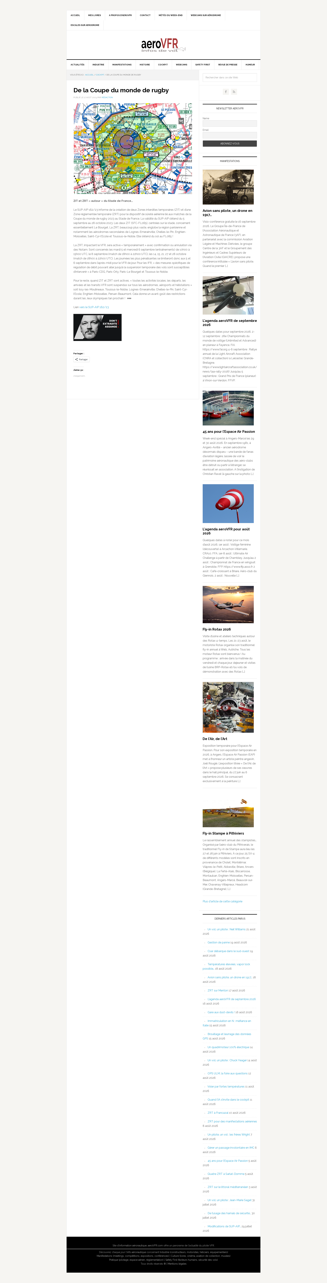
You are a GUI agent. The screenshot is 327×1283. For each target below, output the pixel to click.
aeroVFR (163, 44)
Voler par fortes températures (226, 1086)
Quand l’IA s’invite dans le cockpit (228, 1099)
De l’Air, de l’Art (215, 739)
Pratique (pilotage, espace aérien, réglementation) (136, 1259)
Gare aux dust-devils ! (221, 1012)
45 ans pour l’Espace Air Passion (229, 432)
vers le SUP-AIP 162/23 (94, 307)
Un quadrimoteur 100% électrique (228, 1047)
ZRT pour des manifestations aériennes (232, 1121)
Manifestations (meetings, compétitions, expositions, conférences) (133, 1256)
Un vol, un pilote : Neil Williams (227, 929)
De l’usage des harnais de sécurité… (229, 1213)
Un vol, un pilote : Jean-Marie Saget (230, 1200)
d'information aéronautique (132, 1245)
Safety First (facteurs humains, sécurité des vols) (191, 1259)
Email (206, 130)
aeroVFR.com (155, 1245)
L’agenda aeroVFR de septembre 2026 (232, 999)
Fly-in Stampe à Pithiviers (223, 833)
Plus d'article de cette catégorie (222, 901)
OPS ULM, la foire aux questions (228, 1073)
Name (206, 118)
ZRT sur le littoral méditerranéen (228, 1187)
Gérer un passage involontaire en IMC (231, 1147)
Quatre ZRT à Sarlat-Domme (226, 1174)
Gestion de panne (219, 942)
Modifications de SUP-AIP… (224, 1226)
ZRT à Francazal (218, 1112)
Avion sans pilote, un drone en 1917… (230, 977)
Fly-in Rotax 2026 (217, 629)
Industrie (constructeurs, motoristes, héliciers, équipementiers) (194, 1252)
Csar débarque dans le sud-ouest (228, 951)
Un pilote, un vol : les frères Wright (229, 1134)
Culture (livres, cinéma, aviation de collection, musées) (200, 1256)
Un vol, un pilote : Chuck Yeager (227, 1060)
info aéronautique (136, 1252)
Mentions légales (177, 1263)
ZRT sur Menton (218, 990)
